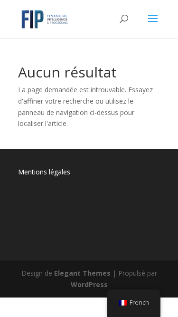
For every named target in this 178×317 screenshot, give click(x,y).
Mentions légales (44, 171)
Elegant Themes (82, 273)
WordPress (89, 284)
